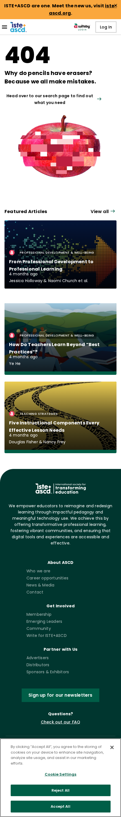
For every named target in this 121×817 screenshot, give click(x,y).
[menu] (4, 27)
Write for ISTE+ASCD (46, 635)
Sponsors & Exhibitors (47, 672)
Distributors (37, 665)
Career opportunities (47, 578)
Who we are (38, 571)
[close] (115, 5)
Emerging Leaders (44, 621)
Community (38, 628)
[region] (60, 777)
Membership (38, 614)
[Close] (112, 747)
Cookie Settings (61, 774)
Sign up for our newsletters (60, 695)
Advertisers (37, 658)
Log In (106, 27)
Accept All (60, 806)
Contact (34, 592)
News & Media (40, 585)
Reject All (60, 790)
